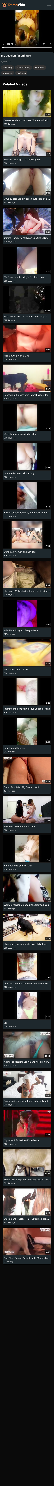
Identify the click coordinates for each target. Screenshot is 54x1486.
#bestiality (7, 67)
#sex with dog (23, 67)
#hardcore (7, 73)
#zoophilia (39, 67)
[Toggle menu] (49, 5)
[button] (27, 108)
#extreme (21, 73)
